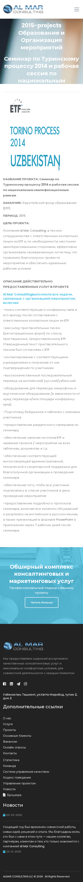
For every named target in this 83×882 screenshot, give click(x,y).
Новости (9, 789)
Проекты (9, 730)
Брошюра (14, 795)
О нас (7, 718)
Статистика (11, 760)
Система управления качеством (26, 772)
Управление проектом (19, 783)
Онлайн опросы (14, 747)
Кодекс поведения (17, 778)
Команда (9, 766)
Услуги (8, 724)
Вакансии (10, 742)
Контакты (10, 753)
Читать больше (42, 602)
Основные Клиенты (17, 736)
